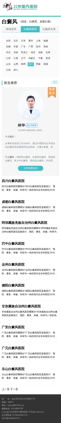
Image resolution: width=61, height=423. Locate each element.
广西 (30, 46)
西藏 (38, 64)
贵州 (38, 46)
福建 (45, 41)
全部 (8, 41)
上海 (38, 41)
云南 (8, 70)
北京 (16, 41)
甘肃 (16, 46)
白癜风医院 (30, 29)
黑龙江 (24, 52)
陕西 (23, 64)
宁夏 (40, 58)
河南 (16, 52)
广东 (23, 46)
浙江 (16, 70)
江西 (16, 58)
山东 (8, 64)
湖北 (33, 52)
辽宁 (23, 58)
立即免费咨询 (30, 168)
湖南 (40, 52)
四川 (30, 64)
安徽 (8, 46)
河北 (8, 52)
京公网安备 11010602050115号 (15, 415)
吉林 (48, 52)
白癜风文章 (49, 29)
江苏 (8, 58)
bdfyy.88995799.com (16, 405)
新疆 (45, 64)
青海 (48, 58)
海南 (45, 46)
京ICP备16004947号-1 (11, 418)
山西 (16, 64)
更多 (55, 82)
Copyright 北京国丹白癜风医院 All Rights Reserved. (23, 412)
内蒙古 (31, 58)
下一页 (14, 389)
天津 (23, 41)
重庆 (30, 41)
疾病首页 (11, 29)
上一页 (6, 389)
